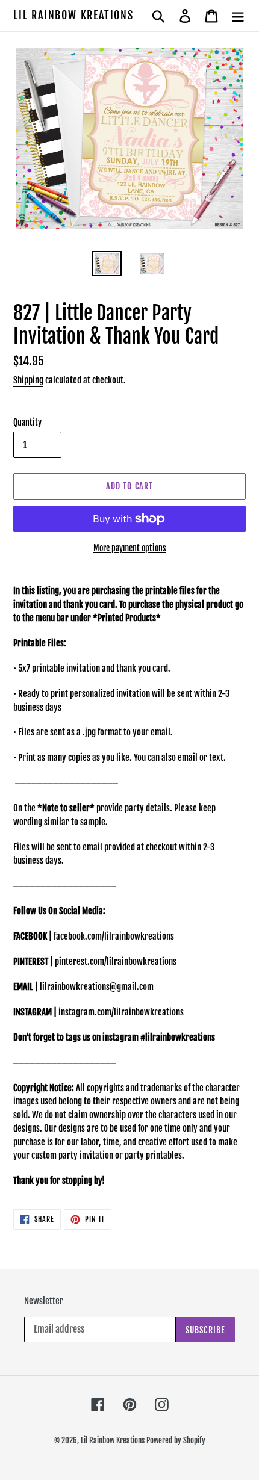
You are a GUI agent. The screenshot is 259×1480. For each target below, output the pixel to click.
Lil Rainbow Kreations (73, 15)
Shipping (28, 380)
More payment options (129, 548)
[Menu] (238, 15)
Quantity (27, 422)
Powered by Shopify (175, 1440)
